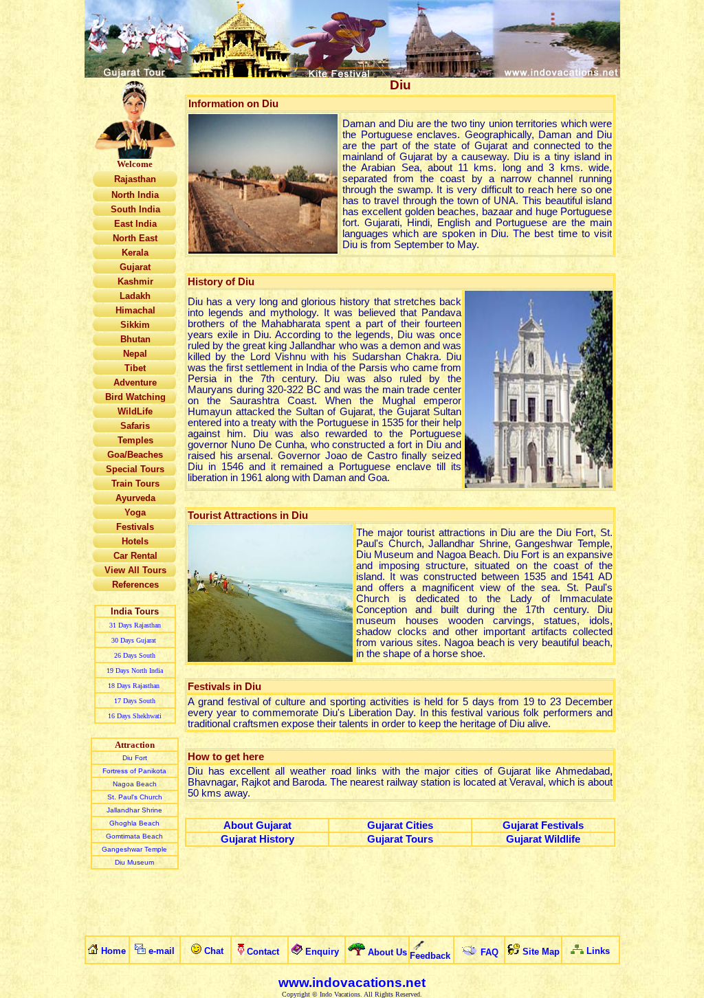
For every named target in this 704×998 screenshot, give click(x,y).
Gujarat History (257, 839)
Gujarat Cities (400, 825)
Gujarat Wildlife (543, 839)
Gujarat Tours (400, 839)
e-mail (161, 951)
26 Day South (134, 655)
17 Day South (134, 701)
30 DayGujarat (134, 640)
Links (598, 951)
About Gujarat (257, 825)
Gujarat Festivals (543, 825)
